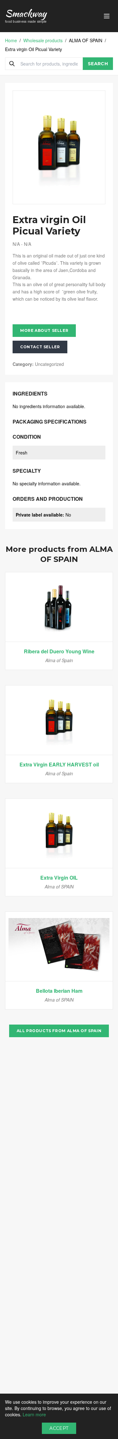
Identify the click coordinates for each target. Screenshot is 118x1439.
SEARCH (98, 63)
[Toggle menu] (106, 16)
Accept (58, 1428)
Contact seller (40, 346)
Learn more (34, 1414)
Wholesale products (43, 40)
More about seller (44, 330)
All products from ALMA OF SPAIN (59, 1030)
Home (11, 40)
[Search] (12, 64)
